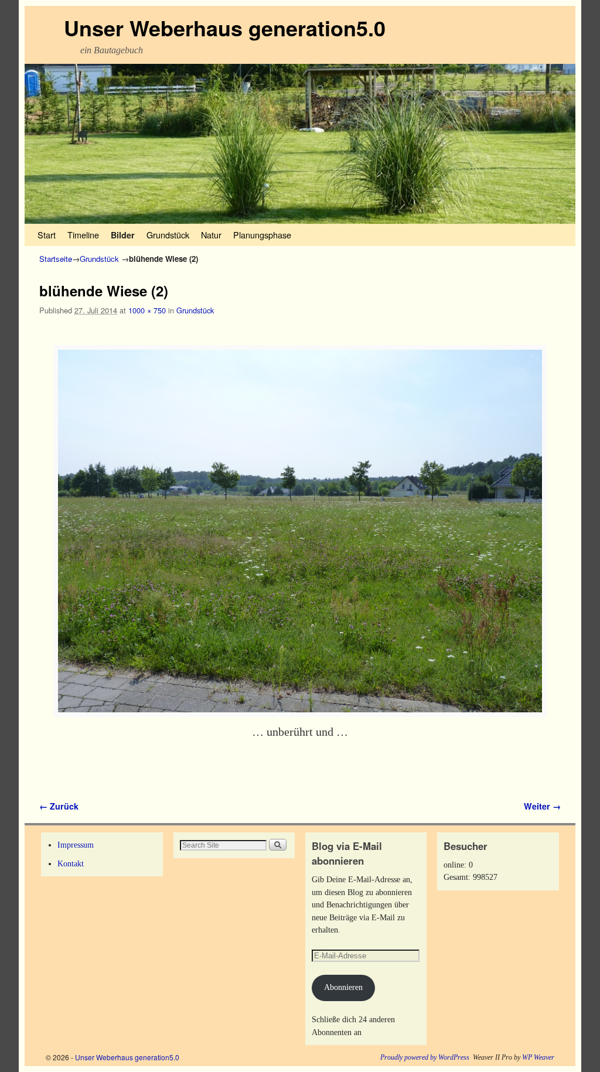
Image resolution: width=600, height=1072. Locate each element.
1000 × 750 (147, 310)
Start (47, 234)
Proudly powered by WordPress (424, 1057)
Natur (211, 234)
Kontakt (70, 863)
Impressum (75, 844)
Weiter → (542, 806)
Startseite (55, 258)
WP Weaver (538, 1057)
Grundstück (167, 234)
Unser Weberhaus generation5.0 (225, 27)
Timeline (83, 234)
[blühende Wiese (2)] (300, 531)
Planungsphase (262, 234)
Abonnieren (343, 987)
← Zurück (59, 806)
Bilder (123, 235)
